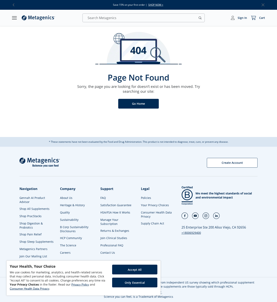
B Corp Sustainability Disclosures (74, 229)
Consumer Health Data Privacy (156, 214)
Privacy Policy (80, 284)
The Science (68, 245)
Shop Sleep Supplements (36, 242)
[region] (83, 278)
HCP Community (71, 238)
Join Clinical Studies (113, 238)
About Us (66, 198)
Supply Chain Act (152, 223)
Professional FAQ (111, 245)
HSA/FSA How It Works (115, 212)
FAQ (103, 198)
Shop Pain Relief (30, 234)
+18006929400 (191, 233)
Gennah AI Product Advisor (32, 200)
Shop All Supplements (34, 209)
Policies (146, 198)
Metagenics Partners (33, 249)
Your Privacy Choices (155, 205)
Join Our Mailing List (33, 256)
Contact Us (107, 253)
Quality (65, 212)
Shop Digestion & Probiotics (31, 225)
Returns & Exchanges (114, 231)
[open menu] (14, 18)
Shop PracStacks (30, 216)
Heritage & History (72, 205)
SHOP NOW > (155, 4)
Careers (65, 253)
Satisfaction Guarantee (115, 205)
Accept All (135, 270)
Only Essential (135, 283)
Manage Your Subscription (109, 222)
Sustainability (69, 220)
